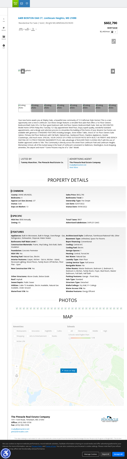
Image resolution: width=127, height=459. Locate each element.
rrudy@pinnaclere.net (77, 165)
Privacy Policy (37, 446)
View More (73, 167)
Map (4, 47)
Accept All (118, 454)
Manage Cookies (90, 454)
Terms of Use (51, 446)
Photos (4, 39)
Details (4, 30)
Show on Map (69, 370)
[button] (5, 453)
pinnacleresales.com (19, 431)
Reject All (105, 454)
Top (4, 21)
